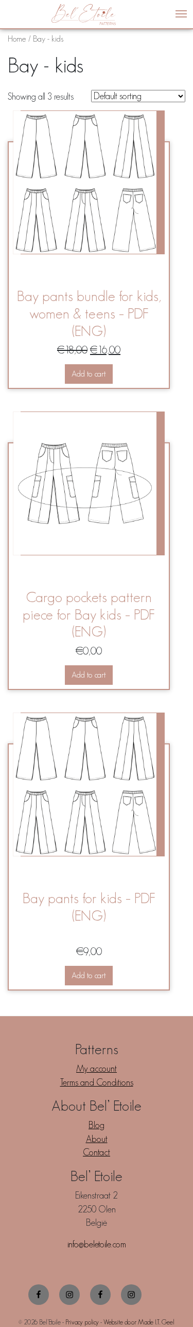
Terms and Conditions (96, 1082)
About (97, 1139)
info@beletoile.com (96, 1244)
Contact (96, 1152)
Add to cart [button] (89, 373)
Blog (96, 1125)
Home (17, 38)
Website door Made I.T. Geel (138, 1322)
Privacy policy (82, 1322)
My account (96, 1068)
